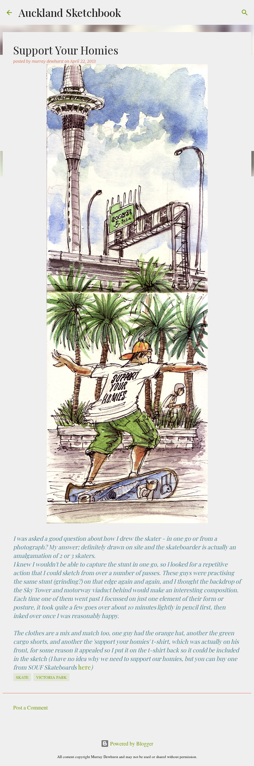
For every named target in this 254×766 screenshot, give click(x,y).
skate (22, 677)
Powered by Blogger (131, 743)
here (84, 667)
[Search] (245, 12)
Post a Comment (30, 707)
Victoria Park (51, 677)
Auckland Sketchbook (70, 12)
